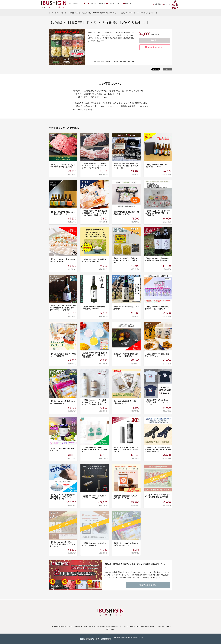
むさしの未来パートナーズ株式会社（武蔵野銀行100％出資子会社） (94, 626)
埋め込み (168, 69)
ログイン (167, 4)
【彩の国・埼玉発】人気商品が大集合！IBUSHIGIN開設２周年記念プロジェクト (136, 565)
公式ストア (129, 3)
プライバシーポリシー (130, 626)
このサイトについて (115, 3)
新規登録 (158, 4)
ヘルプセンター (163, 626)
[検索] (84, 3)
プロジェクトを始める (97, 3)
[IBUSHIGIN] (53, 2)
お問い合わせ (110, 629)
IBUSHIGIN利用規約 (58, 626)
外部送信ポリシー (147, 626)
